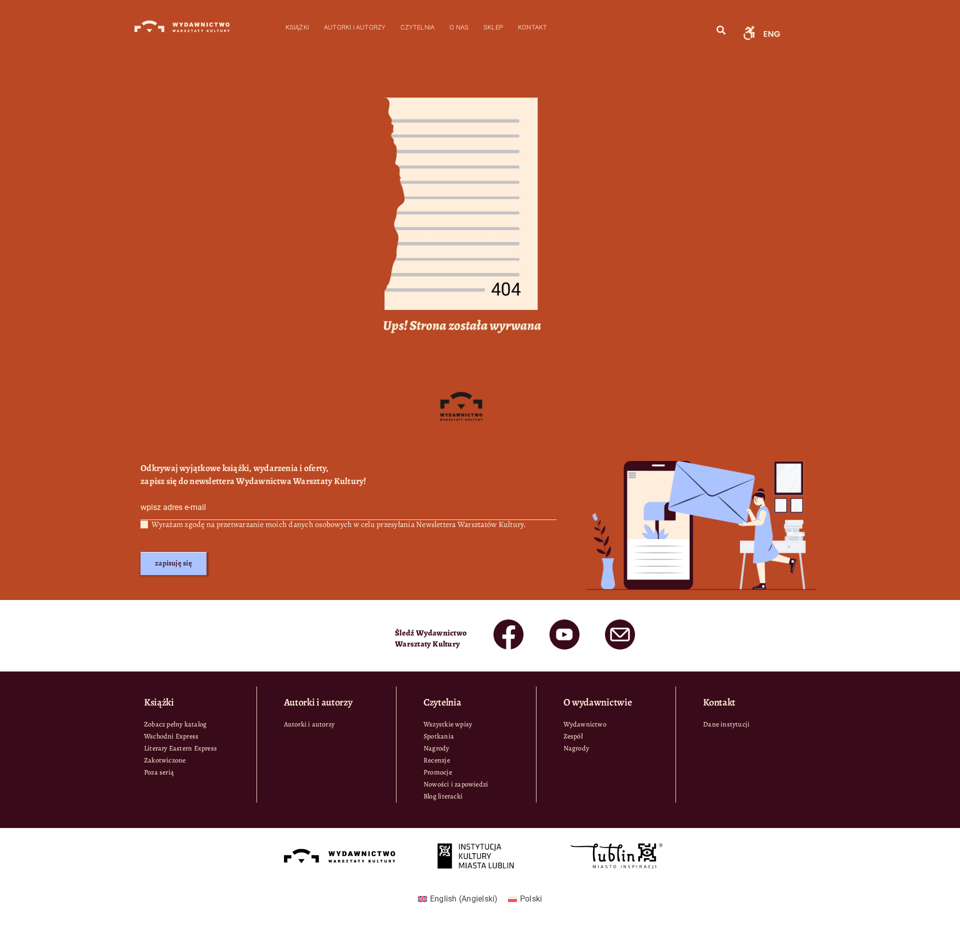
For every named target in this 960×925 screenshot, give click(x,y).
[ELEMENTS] (509, 623)
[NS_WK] (749, 27)
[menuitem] (458, 899)
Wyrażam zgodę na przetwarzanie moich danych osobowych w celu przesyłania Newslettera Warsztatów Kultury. (339, 524)
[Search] (721, 30)
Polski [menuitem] (531, 899)
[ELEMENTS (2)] (620, 623)
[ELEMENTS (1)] (565, 623)
